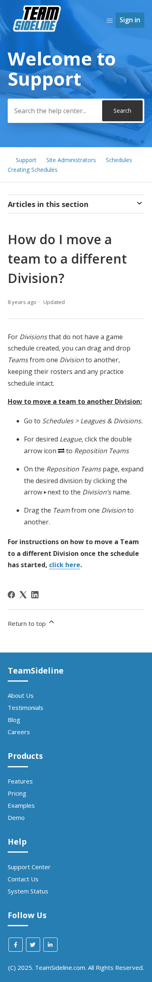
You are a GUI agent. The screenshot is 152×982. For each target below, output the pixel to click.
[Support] (38, 47)
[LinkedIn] (35, 594)
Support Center (29, 867)
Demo (16, 817)
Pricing (17, 793)
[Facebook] (11, 594)
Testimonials (25, 707)
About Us (21, 695)
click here (64, 564)
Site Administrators (71, 160)
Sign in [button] (130, 19)
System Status (28, 891)
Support (26, 160)
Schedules (119, 160)
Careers (19, 732)
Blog (14, 720)
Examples (21, 805)
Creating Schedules (33, 169)
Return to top (27, 623)
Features (20, 781)
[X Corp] (23, 594)
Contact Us (23, 879)
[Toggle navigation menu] (109, 20)
